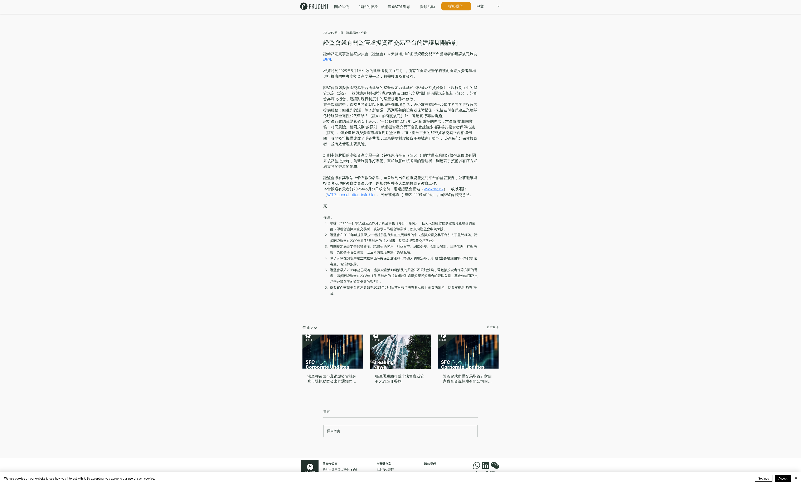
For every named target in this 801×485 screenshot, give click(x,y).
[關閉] (795, 478)
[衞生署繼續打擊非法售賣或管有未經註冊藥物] (400, 352)
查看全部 (493, 327)
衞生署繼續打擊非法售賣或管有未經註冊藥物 (399, 379)
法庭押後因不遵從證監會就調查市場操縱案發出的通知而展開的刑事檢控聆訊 (331, 379)
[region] (496, 465)
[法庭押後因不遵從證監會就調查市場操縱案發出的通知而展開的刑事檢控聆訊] (332, 352)
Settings (763, 478)
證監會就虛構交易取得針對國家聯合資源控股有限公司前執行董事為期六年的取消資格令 (467, 379)
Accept (782, 478)
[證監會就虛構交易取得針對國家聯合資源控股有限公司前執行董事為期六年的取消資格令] (468, 352)
